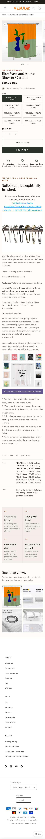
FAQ (6, 683)
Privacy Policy (11, 741)
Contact (8, 727)
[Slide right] (27, 64)
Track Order (10, 722)
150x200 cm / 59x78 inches (12, 114)
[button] (5, 8)
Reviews (8, 678)
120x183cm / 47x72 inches (12, 98)
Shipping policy (30, 824)
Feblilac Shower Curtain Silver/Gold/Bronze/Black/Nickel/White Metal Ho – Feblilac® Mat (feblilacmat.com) (22, 206)
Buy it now (22, 150)
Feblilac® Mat (21, 817)
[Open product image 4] (33, 620)
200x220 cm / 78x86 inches (33, 122)
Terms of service (17, 824)
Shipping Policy (12, 746)
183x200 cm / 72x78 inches (33, 114)
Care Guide (10, 717)
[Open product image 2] (33, 596)
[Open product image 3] (12, 620)
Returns (8, 712)
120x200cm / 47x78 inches (33, 98)
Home (4, 14)
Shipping (9, 707)
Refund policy (20, 820)
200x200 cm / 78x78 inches (12, 122)
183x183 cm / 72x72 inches (33, 106)
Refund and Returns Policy (16, 756)
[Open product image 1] (12, 596)
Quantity (7, 129)
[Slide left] (17, 64)
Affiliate (8, 688)
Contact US (10, 668)
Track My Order (12, 673)
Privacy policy (32, 820)
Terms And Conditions (14, 751)
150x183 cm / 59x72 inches (12, 106)
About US (9, 663)
